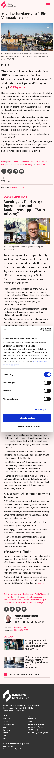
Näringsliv (6, 719)
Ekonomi (6, 721)
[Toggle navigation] (48, 4)
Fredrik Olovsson (11, 597)
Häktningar (29, 164)
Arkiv (30, 721)
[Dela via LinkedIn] (15, 171)
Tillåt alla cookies (27, 418)
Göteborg (31, 602)
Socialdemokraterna (12, 600)
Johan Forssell (41, 162)
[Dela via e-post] (21, 171)
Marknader (20, 602)
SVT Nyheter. (18, 87)
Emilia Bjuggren (41, 594)
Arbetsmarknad (8, 716)
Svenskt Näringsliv (39, 600)
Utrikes (5, 733)
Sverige (40, 602)
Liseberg (23, 597)
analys (41, 583)
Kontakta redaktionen (36, 724)
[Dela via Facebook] (3, 171)
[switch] (47, 383)
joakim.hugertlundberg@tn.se (32, 621)
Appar (30, 716)
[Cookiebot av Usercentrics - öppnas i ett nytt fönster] (39, 329)
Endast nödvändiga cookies (27, 426)
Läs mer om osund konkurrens (23, 674)
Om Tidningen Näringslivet (38, 733)
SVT (9, 162)
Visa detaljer (40, 409)
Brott (3, 162)
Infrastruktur (16, 594)
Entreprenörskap (9, 724)
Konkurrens (28, 594)
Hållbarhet (6, 730)
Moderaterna (28, 162)
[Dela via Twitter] (9, 171)
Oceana (26, 600)
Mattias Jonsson (36, 597)
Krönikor (6, 736)
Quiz (4, 738)
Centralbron (40, 164)
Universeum (9, 602)
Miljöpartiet (6, 164)
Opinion (6, 727)
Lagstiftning (18, 164)
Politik (6, 594)
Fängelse (17, 162)
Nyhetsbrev (32, 719)
